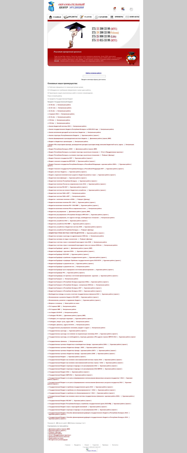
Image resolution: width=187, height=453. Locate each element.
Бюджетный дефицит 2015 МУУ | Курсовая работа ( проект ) (69, 254)
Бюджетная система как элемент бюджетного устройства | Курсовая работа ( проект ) (77, 190)
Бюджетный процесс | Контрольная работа (63, 278)
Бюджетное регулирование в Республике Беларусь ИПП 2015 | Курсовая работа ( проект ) (78, 214)
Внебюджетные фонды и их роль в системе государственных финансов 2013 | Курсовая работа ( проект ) (84, 294)
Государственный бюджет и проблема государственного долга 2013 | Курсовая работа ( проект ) (81, 387)
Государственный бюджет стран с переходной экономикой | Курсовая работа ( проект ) (78, 406)
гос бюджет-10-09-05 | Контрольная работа (63, 312)
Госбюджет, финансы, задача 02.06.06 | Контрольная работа (69, 324)
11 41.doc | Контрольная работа (60, 111)
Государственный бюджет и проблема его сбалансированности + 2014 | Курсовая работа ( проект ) (81, 393)
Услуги (87, 445)
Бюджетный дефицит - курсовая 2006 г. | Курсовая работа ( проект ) (71, 251)
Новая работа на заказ (56, 438)
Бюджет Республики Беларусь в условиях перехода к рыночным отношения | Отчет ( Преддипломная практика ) (86, 152)
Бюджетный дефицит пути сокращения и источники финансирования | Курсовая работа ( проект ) (81, 269)
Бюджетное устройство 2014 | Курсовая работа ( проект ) (68, 220)
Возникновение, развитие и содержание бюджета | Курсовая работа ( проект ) (74, 300)
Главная (67, 445)
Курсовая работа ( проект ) (57, 430)
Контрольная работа (55, 433)
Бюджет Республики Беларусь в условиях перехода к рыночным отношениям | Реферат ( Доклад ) (81, 155)
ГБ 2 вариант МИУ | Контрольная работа (62, 306)
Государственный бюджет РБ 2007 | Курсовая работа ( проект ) (70, 400)
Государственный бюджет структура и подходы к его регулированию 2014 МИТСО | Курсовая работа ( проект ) (85, 369)
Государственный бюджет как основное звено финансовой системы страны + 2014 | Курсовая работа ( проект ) (86, 362)
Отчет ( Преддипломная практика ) (60, 435)
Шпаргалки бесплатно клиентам (59, 436)
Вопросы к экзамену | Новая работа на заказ (64, 303)
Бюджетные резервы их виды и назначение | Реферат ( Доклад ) (70, 239)
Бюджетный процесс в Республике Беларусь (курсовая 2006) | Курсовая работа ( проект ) (79, 282)
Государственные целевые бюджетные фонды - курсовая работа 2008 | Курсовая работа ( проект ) (82, 353)
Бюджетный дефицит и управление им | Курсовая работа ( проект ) (71, 263)
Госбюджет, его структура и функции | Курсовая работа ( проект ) (71, 318)
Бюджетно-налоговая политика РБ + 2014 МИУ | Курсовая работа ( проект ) (73, 205)
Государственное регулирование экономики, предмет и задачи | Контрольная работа (77, 327)
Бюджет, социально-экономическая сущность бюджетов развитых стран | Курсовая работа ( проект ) (82, 175)
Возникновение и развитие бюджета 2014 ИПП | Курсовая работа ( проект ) (73, 297)
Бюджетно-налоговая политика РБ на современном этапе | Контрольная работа (75, 208)
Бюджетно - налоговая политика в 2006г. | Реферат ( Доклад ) (69, 199)
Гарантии (96, 445)
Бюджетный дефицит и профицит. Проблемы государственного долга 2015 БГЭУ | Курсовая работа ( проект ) (85, 260)
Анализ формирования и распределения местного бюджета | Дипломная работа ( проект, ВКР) (80, 138)
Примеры (105, 445)
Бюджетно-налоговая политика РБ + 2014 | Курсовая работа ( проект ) (72, 202)
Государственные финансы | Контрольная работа (66, 341)
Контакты (115, 445)
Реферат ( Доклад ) (55, 432)
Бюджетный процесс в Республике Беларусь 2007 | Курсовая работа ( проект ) (75, 288)
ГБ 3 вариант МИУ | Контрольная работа (62, 309)
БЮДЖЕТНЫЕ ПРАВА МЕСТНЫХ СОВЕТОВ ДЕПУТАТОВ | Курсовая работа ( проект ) (76, 233)
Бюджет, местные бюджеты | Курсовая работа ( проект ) (68, 171)
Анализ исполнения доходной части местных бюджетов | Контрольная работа (75, 132)
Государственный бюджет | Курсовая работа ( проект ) (67, 356)
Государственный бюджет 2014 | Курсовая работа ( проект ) (69, 372)
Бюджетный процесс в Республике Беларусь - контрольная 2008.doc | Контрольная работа (79, 285)
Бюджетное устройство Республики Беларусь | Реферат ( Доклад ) (71, 230)
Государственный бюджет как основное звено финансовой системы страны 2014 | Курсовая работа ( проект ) (85, 359)
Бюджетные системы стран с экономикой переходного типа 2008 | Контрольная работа (78, 242)
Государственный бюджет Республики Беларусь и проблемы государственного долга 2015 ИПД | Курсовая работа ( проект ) (90, 403)
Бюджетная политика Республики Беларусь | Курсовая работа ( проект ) (73, 181)
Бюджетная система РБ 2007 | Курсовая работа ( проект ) (68, 187)
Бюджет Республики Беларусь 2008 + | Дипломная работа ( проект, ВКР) (73, 149)
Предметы (77, 445)
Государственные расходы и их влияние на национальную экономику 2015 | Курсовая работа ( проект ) (83, 334)
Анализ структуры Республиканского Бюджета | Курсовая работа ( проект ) (74, 135)
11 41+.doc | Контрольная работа (60, 108)
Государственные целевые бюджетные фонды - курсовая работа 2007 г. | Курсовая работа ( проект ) (82, 350)
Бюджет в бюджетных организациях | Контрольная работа (68, 141)
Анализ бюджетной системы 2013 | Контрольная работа (67, 126)
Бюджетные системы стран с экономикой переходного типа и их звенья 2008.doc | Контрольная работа (83, 245)
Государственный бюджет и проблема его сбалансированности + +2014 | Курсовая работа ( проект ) (82, 390)
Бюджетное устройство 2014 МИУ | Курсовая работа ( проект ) (69, 223)
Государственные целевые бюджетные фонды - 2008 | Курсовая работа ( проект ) (76, 347)
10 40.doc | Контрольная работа (60, 104)
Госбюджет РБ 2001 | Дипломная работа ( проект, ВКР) (67, 315)
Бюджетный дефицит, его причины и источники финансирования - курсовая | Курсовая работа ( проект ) (83, 275)
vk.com (56, 61)
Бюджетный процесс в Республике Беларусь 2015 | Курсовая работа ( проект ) (75, 291)
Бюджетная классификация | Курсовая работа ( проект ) (68, 178)
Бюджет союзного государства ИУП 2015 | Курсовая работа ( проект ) (72, 161)
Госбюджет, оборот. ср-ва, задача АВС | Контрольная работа (69, 321)
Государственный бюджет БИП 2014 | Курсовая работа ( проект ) (70, 375)
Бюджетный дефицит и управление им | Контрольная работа (69, 266)
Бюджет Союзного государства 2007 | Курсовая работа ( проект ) (70, 158)
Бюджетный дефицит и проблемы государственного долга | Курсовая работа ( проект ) (77, 257)
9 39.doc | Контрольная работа (59, 120)
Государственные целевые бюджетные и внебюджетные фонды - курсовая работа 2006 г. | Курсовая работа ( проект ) (88, 344)
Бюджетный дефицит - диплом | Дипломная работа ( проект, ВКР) (70, 248)
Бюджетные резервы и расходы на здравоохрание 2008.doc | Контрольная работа (76, 236)
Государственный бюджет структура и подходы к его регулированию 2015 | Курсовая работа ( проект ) (83, 409)
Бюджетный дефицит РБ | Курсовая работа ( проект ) (67, 272)
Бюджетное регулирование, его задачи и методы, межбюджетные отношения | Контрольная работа (81, 217)
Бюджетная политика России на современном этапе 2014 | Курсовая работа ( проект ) (77, 184)
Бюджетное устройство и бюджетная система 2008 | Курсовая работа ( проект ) (75, 227)
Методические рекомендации (58, 439)
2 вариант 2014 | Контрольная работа (61, 114)
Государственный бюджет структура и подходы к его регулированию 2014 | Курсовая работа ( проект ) (83, 366)
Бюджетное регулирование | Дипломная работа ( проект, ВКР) (69, 211)
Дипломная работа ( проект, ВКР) (59, 429)
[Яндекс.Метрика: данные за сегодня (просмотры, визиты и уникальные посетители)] (91, 450)
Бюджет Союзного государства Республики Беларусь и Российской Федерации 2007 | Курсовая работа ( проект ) (86, 168)
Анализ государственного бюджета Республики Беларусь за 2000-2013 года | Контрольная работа (81, 129)
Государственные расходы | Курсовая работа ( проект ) (68, 330)
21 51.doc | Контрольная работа (60, 117)
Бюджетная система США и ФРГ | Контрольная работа (67, 193)
